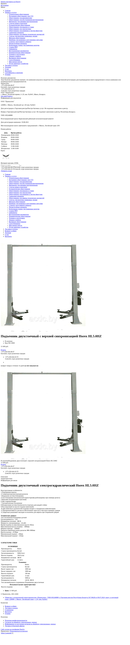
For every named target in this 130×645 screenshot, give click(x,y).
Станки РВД (13, 47)
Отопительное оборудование (19, 14)
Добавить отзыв (6, 171)
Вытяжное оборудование (17, 58)
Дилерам (8, 67)
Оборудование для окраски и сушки (21, 27)
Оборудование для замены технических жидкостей (26, 34)
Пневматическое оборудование (19, 52)
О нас (7, 69)
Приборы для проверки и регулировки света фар (26, 40)
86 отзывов (5, 5)
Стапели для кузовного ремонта (20, 41)
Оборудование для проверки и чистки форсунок (25, 31)
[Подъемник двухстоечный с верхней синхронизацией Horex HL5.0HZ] (43, 459)
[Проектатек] (6, 161)
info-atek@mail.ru (6, 96)
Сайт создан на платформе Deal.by (13, 629)
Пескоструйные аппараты (18, 43)
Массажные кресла (15, 62)
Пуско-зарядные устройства (18, 63)
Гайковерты (13, 49)
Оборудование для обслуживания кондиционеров (26, 20)
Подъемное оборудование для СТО (21, 16)
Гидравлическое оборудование (19, 25)
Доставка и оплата (11, 65)
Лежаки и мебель (15, 56)
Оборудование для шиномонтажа (20, 18)
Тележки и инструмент (17, 54)
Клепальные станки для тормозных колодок (24, 45)
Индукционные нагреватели (19, 51)
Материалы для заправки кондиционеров (23, 21)
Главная (7, 10)
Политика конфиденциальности (16, 620)
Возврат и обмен (10, 231)
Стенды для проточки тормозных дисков (23, 36)
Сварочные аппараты (16, 32)
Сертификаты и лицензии (14, 73)
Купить (3, 350)
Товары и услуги (11, 12)
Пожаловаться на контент (19, 631)
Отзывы (7, 74)
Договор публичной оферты (14, 626)
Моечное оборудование (17, 38)
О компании (9, 610)
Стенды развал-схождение (18, 23)
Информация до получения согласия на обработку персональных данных (30, 624)
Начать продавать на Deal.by (11, 2)
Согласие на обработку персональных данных (21, 622)
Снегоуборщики (14, 60)
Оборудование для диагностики (20, 29)
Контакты (8, 71)
